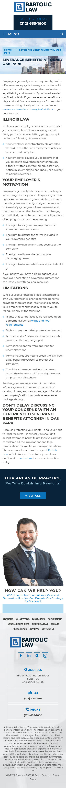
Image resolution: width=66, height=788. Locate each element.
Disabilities (38, 619)
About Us (8, 619)
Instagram (45, 655)
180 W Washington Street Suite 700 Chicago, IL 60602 (33, 679)
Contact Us (48, 629)
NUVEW (9, 775)
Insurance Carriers (18, 624)
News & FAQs (20, 629)
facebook (21, 655)
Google (37, 655)
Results (55, 624)
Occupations (55, 619)
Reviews (34, 629)
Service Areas (40, 624)
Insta (29, 655)
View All (33, 495)
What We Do (22, 619)
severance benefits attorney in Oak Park (28, 109)
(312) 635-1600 (33, 23)
